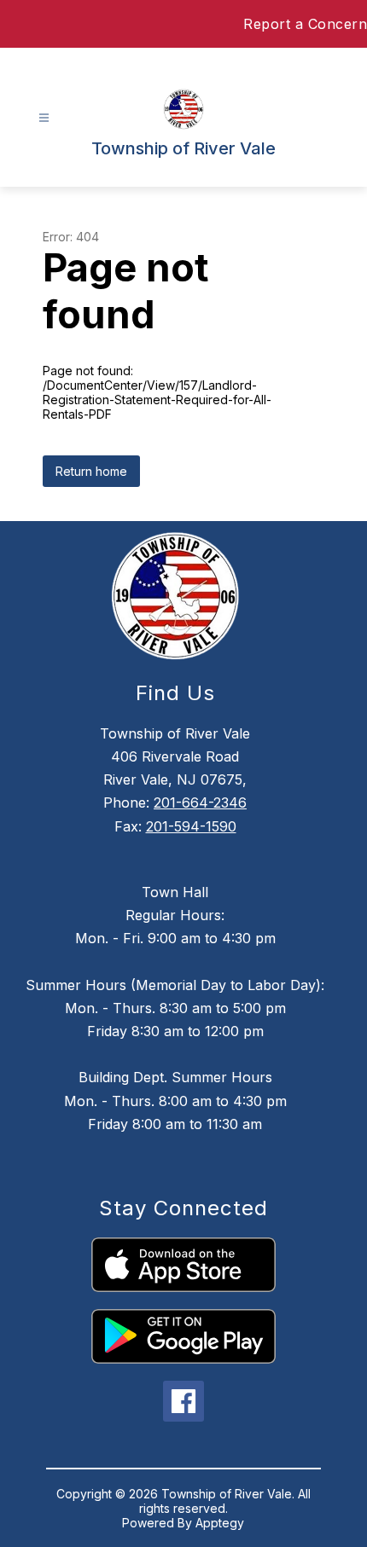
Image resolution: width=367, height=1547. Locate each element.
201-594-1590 (191, 826)
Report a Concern (305, 23)
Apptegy (219, 1522)
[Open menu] (44, 118)
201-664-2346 (200, 802)
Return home (91, 471)
